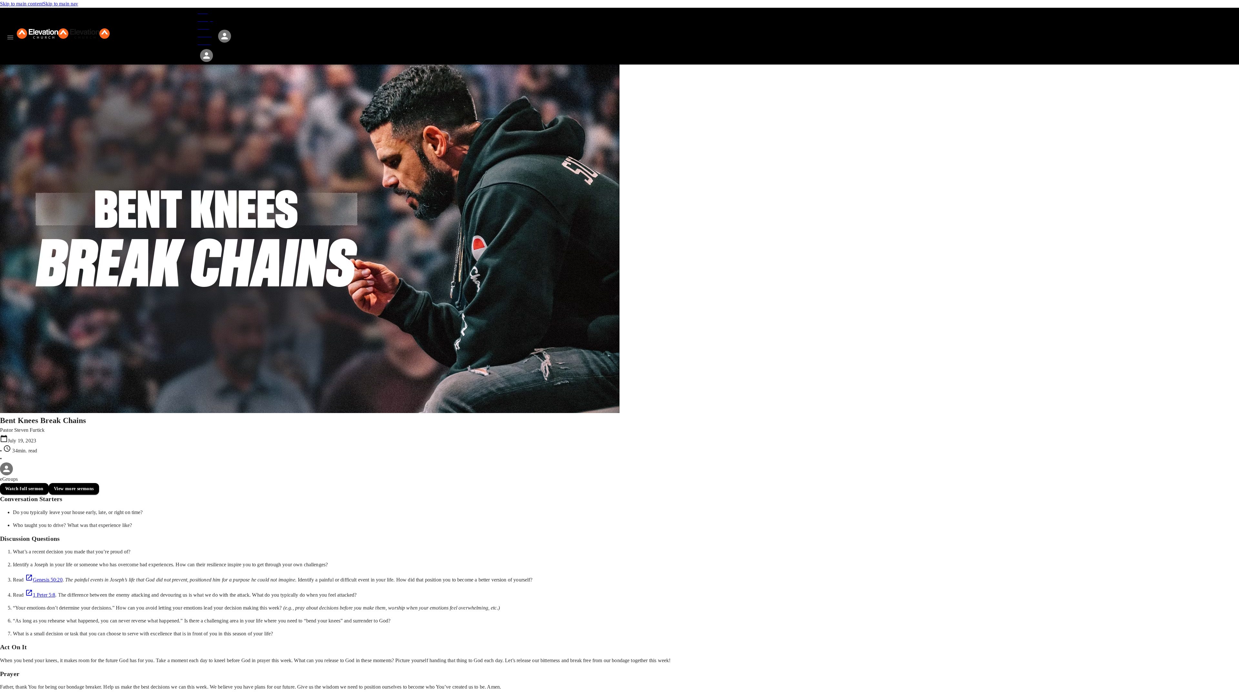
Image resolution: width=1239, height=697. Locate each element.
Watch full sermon (24, 488)
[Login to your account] (206, 55)
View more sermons (74, 488)
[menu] (10, 37)
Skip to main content (21, 3)
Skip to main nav (60, 3)
